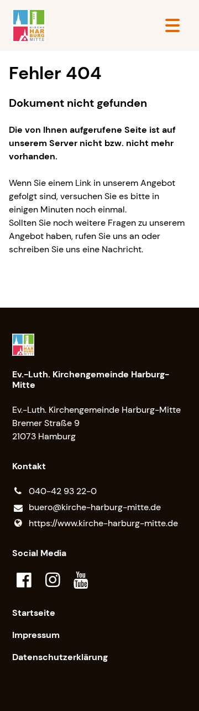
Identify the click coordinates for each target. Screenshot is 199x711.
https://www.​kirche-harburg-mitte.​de (103, 523)
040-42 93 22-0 (63, 491)
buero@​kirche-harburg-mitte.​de (95, 507)
